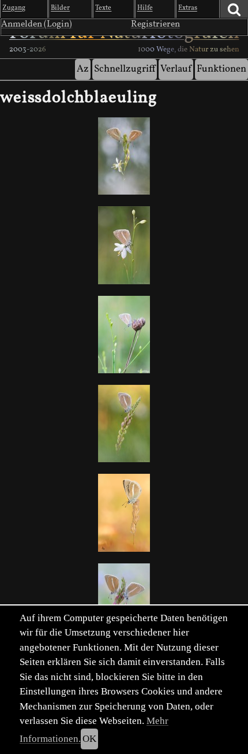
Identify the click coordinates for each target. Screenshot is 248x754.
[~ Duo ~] (124, 602)
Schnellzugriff (124, 69)
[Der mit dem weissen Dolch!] (124, 334)
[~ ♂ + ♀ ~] (124, 156)
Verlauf (175, 69)
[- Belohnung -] (124, 512)
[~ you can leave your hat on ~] (124, 245)
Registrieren (155, 24)
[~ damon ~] (124, 423)
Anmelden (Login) (36, 24)
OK (89, 738)
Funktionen (221, 69)
